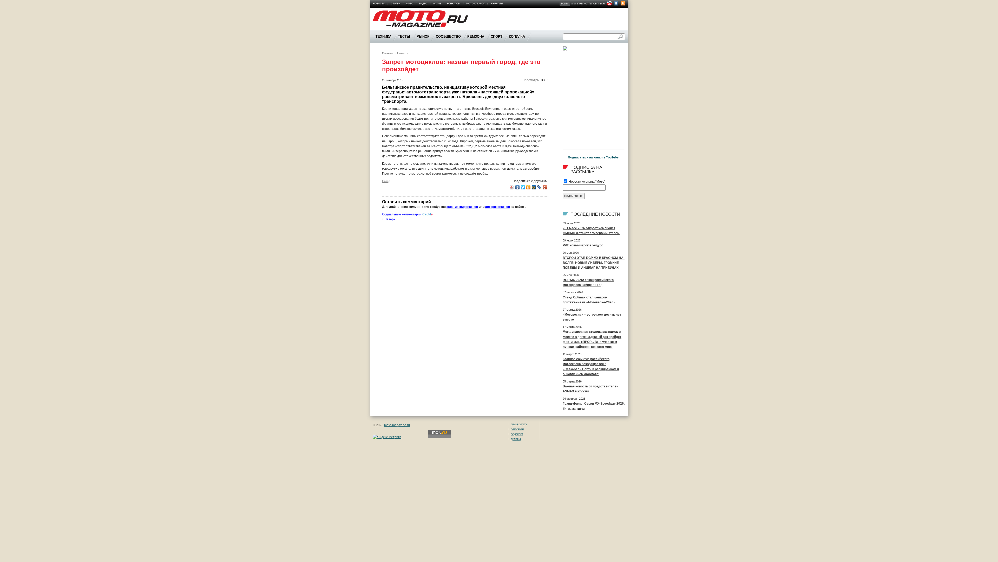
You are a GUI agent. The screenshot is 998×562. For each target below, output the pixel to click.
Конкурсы (453, 3)
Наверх (389, 219)
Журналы (497, 3)
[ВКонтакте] (517, 187)
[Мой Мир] (534, 187)
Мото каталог (475, 3)
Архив (437, 3)
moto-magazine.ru (397, 425)
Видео (423, 3)
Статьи (395, 3)
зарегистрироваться (590, 3)
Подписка (517, 434)
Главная (387, 53)
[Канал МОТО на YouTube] (609, 3)
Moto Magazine (384, 13)
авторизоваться (497, 207)
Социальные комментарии (407, 214)
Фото (409, 3)
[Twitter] (523, 187)
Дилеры (516, 439)
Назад (386, 181)
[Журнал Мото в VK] (616, 3)
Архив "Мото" (519, 424)
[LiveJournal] (539, 187)
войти (565, 3)
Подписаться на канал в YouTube (593, 157)
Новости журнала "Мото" (586, 181)
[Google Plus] (545, 187)
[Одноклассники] (528, 187)
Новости (379, 3)
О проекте (517, 429)
